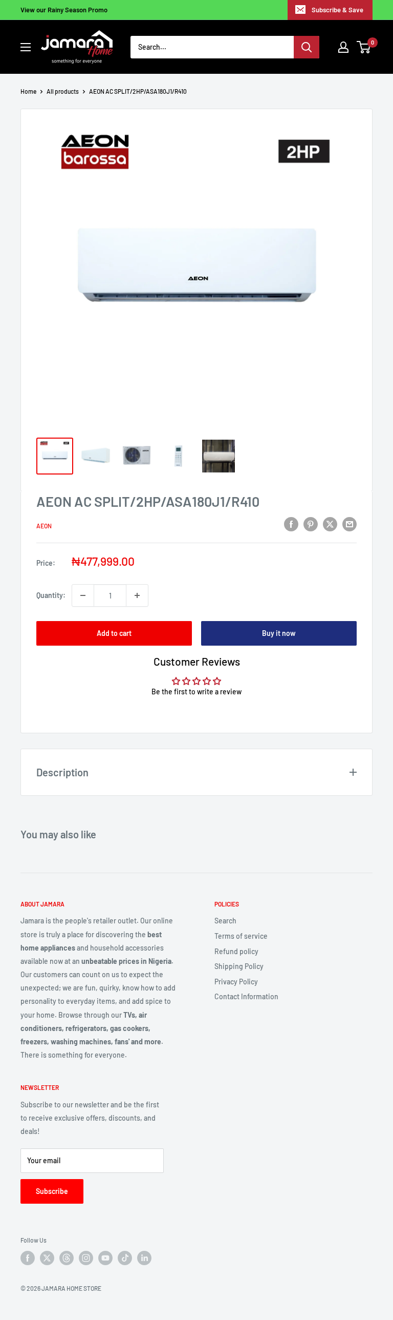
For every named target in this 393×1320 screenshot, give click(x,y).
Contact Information (246, 996)
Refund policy (236, 951)
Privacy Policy (236, 981)
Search (225, 920)
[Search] (306, 47)
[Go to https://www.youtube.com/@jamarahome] (105, 1258)
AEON (44, 525)
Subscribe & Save (337, 10)
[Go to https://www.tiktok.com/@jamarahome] (125, 1258)
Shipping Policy (239, 966)
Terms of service (241, 936)
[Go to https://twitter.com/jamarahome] (47, 1258)
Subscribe (52, 1191)
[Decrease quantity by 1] (83, 595)
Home (28, 91)
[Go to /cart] (364, 47)
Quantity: (51, 595)
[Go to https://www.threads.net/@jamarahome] (66, 1258)
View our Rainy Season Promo (63, 10)
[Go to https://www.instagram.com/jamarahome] (86, 1258)
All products (63, 91)
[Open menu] (25, 47)
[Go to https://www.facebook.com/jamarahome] (27, 1258)
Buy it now (279, 633)
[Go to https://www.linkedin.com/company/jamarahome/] (144, 1258)
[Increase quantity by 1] (137, 595)
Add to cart (114, 633)
